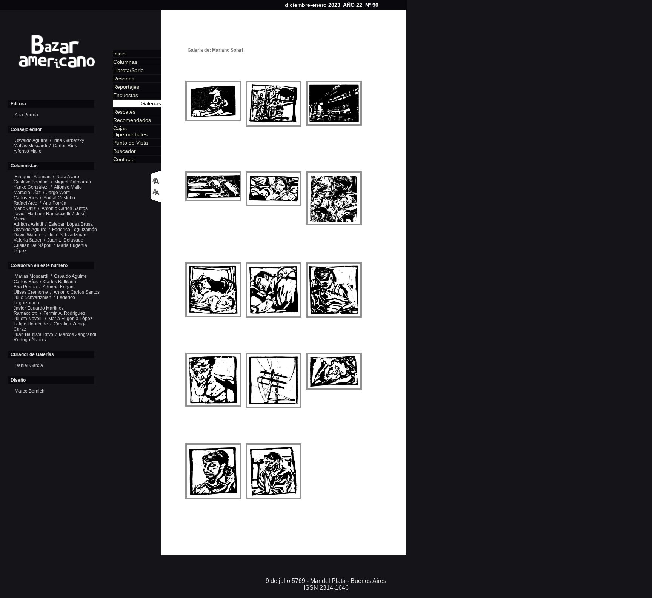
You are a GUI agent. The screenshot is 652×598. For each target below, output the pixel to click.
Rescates (124, 112)
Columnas (125, 62)
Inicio (119, 54)
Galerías (151, 103)
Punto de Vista (130, 143)
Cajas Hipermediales (130, 131)
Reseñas (123, 79)
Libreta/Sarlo (128, 70)
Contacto (124, 159)
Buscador (124, 151)
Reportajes (126, 87)
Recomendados (132, 120)
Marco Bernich (30, 391)
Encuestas (125, 95)
